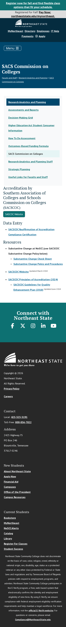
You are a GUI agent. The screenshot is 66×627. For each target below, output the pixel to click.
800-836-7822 (23, 422)
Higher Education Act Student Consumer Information (31, 128)
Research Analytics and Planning (33, 78)
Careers (8, 396)
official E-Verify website (41, 610)
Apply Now (10, 476)
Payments (27, 36)
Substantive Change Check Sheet (32, 258)
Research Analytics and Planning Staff (30, 161)
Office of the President (17, 492)
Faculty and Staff (9, 78)
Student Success (13, 548)
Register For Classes (15, 543)
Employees (43, 31)
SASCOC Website (14, 214)
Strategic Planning (19, 169)
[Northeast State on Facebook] (12, 325)
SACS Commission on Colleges (25, 153)
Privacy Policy (11, 388)
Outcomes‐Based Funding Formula (28, 146)
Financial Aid (11, 481)
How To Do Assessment (21, 138)
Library (8, 538)
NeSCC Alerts (11, 528)
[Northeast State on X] (23, 325)
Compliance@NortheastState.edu (33, 619)
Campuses (10, 486)
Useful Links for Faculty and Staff (28, 177)
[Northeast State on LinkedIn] (43, 325)
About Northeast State (17, 471)
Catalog (8, 533)
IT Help (55, 31)
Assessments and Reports (23, 109)
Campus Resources (14, 497)
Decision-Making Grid (20, 117)
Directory (30, 31)
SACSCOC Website (18, 271)
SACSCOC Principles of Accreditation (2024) (33, 279)
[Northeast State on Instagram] (33, 325)
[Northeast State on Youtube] (53, 325)
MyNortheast (15, 31)
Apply (42, 36)
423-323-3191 (19, 417)
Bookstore (10, 517)
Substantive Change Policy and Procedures (38, 264)
